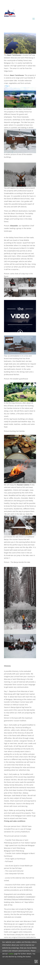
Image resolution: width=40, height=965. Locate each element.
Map (7, 86)
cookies (11, 954)
